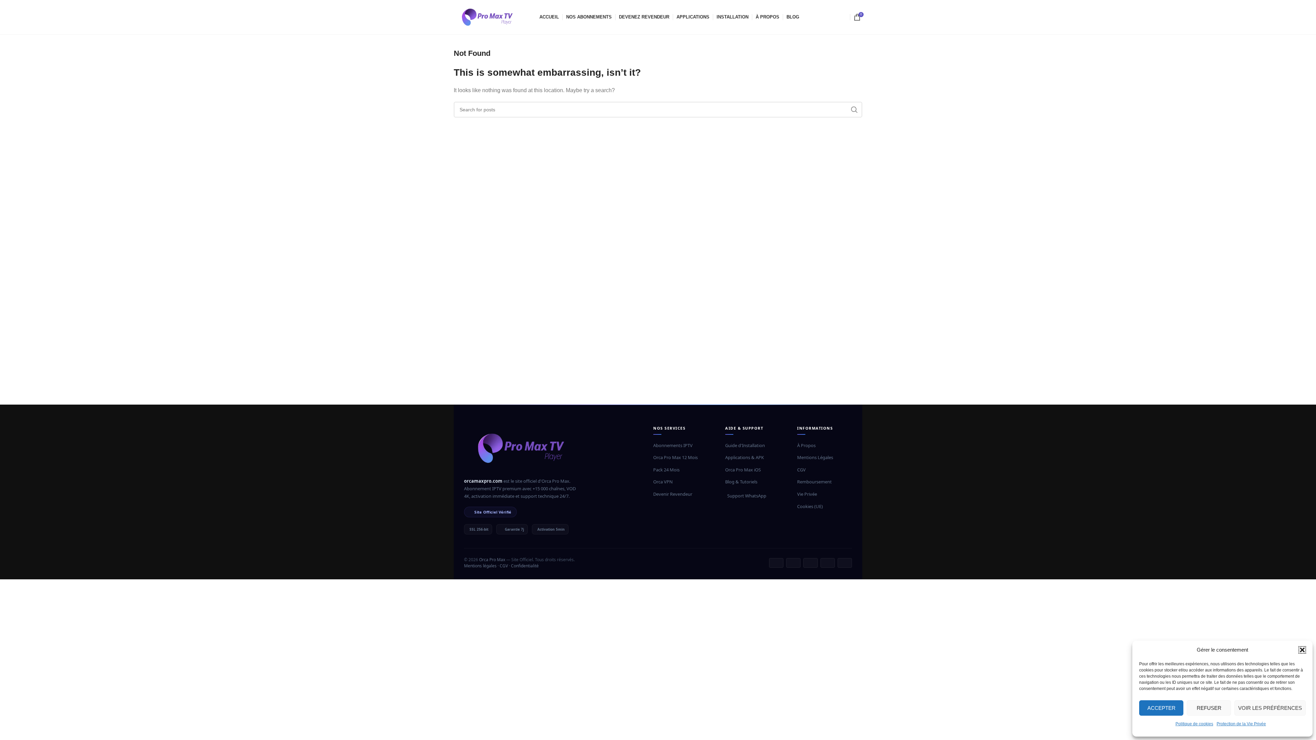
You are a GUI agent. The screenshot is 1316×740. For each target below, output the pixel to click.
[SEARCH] (854, 110)
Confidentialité (525, 566)
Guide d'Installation (745, 445)
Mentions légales (480, 566)
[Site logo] (488, 17)
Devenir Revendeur (672, 494)
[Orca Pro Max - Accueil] (522, 448)
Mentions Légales (815, 457)
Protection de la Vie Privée (1241, 724)
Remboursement (814, 482)
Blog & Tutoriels (741, 482)
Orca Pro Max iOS (743, 470)
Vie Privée (807, 494)
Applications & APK (744, 457)
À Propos (806, 445)
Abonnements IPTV (673, 445)
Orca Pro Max (492, 560)
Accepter (1161, 708)
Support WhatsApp (746, 496)
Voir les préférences (1270, 708)
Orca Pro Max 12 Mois (675, 457)
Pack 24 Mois (666, 470)
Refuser (1209, 708)
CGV (801, 470)
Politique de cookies (1194, 724)
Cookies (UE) (810, 506)
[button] (1302, 649)
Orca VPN (663, 482)
